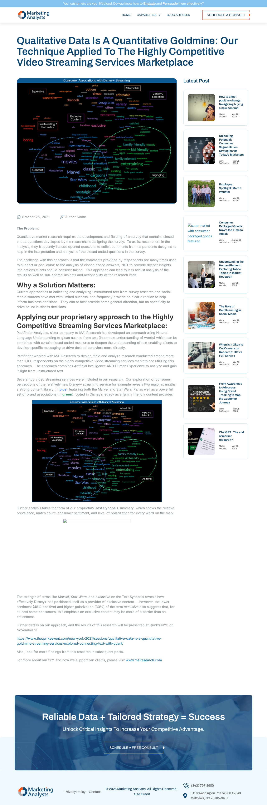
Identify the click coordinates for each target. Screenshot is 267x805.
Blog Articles (178, 14)
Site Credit (142, 794)
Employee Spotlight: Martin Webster (230, 188)
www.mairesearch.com (144, 660)
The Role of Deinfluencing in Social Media (230, 310)
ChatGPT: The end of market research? (231, 436)
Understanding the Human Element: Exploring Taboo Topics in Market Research (231, 269)
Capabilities (146, 14)
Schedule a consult (226, 15)
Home (126, 14)
